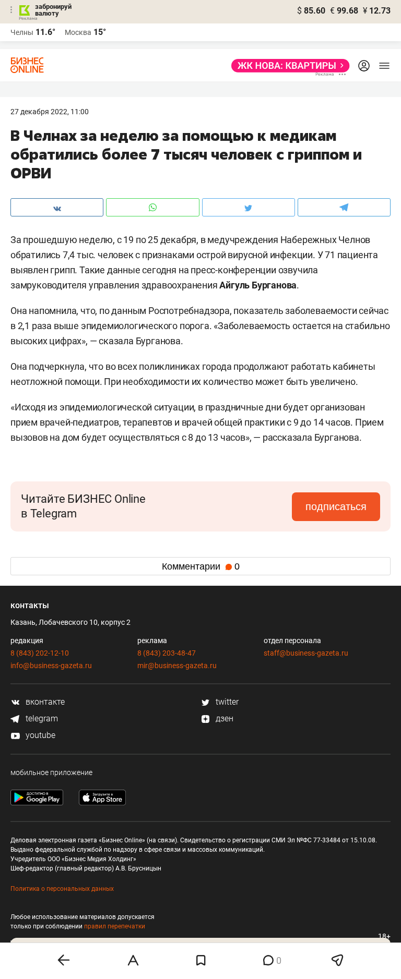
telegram (40, 718)
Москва (78, 32)
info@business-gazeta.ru (51, 665)
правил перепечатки (114, 926)
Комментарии (201, 566)
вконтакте (44, 702)
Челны (21, 32)
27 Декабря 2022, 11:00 (49, 111)
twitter (226, 702)
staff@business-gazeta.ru (306, 653)
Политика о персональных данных (62, 888)
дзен (223, 718)
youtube (39, 735)
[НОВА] (287, 65)
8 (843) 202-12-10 (39, 653)
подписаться (336, 506)
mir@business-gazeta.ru (177, 665)
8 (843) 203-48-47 (166, 653)
